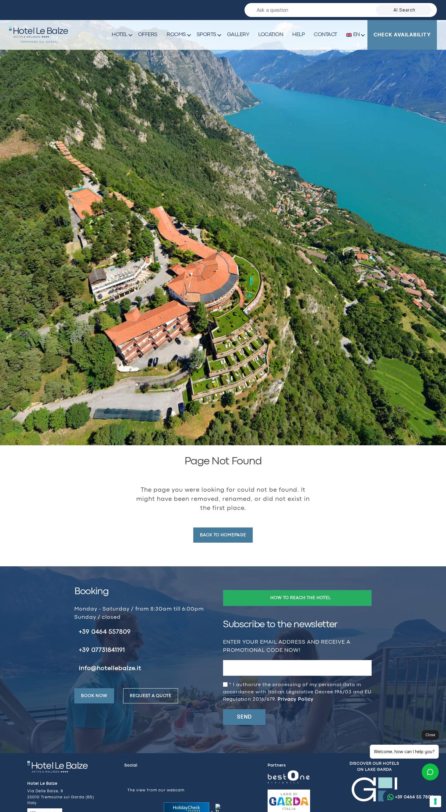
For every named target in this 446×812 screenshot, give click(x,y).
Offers (147, 34)
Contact (325, 34)
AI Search (404, 9)
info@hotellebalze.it (110, 668)
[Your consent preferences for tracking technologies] (435, 801)
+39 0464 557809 (105, 632)
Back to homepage (223, 535)
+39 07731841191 (102, 650)
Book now (94, 696)
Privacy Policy (295, 699)
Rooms (176, 34)
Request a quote (150, 696)
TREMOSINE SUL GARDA (38, 42)
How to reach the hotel (300, 598)
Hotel (119, 34)
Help (298, 34)
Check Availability (402, 35)
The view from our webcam (155, 790)
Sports (206, 34)
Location (270, 34)
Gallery (238, 34)
